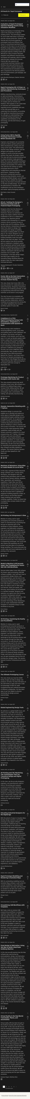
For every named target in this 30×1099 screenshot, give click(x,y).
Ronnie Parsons (5, 455)
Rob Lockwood (4, 935)
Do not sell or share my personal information (18, 1095)
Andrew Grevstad (5, 396)
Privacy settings (5, 1095)
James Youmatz (11, 192)
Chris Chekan (4, 609)
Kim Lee (3, 1006)
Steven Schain (4, 553)
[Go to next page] (16, 1087)
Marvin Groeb (4, 308)
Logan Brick (4, 367)
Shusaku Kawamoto (18, 265)
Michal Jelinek (4, 505)
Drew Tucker (4, 125)
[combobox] (23, 15)
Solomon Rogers (5, 1077)
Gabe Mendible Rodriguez (7, 77)
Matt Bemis (4, 192)
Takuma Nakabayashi (6, 265)
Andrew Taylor (4, 697)
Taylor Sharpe (4, 762)
